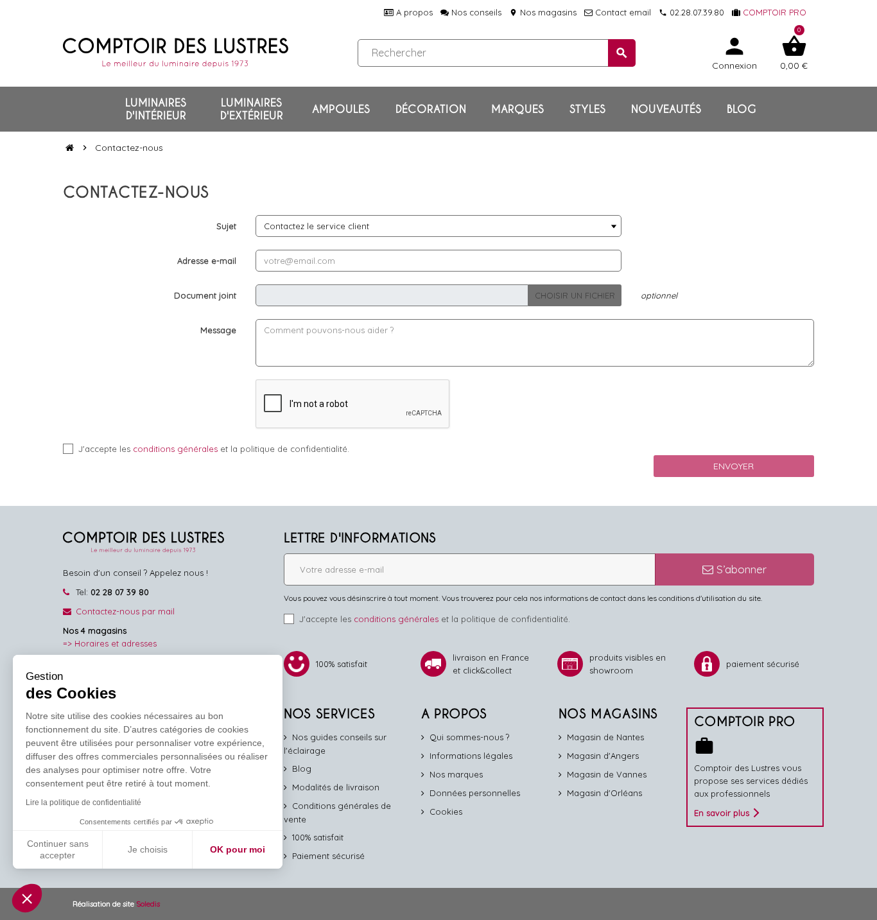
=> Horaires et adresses (110, 643)
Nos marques (456, 774)
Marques (517, 109)
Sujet (226, 226)
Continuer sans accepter (58, 849)
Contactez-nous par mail (125, 611)
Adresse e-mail (206, 261)
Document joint (205, 295)
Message (218, 330)
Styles (587, 109)
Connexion (734, 52)
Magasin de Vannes (607, 774)
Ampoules (341, 109)
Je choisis (148, 849)
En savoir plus (721, 813)
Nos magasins (543, 12)
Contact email (622, 12)
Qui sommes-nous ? (469, 737)
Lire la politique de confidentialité (83, 802)
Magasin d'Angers (603, 756)
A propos (413, 12)
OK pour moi (237, 849)
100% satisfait (317, 837)
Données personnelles (475, 793)
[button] (27, 898)
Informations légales (471, 756)
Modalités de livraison (335, 787)
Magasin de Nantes (605, 737)
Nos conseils (475, 12)
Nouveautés (666, 109)
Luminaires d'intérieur (155, 109)
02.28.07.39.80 (691, 12)
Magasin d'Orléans (604, 793)
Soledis (148, 903)
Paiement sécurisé (328, 856)
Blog (741, 109)
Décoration (430, 109)
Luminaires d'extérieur (251, 109)
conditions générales (175, 449)
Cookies (446, 811)
